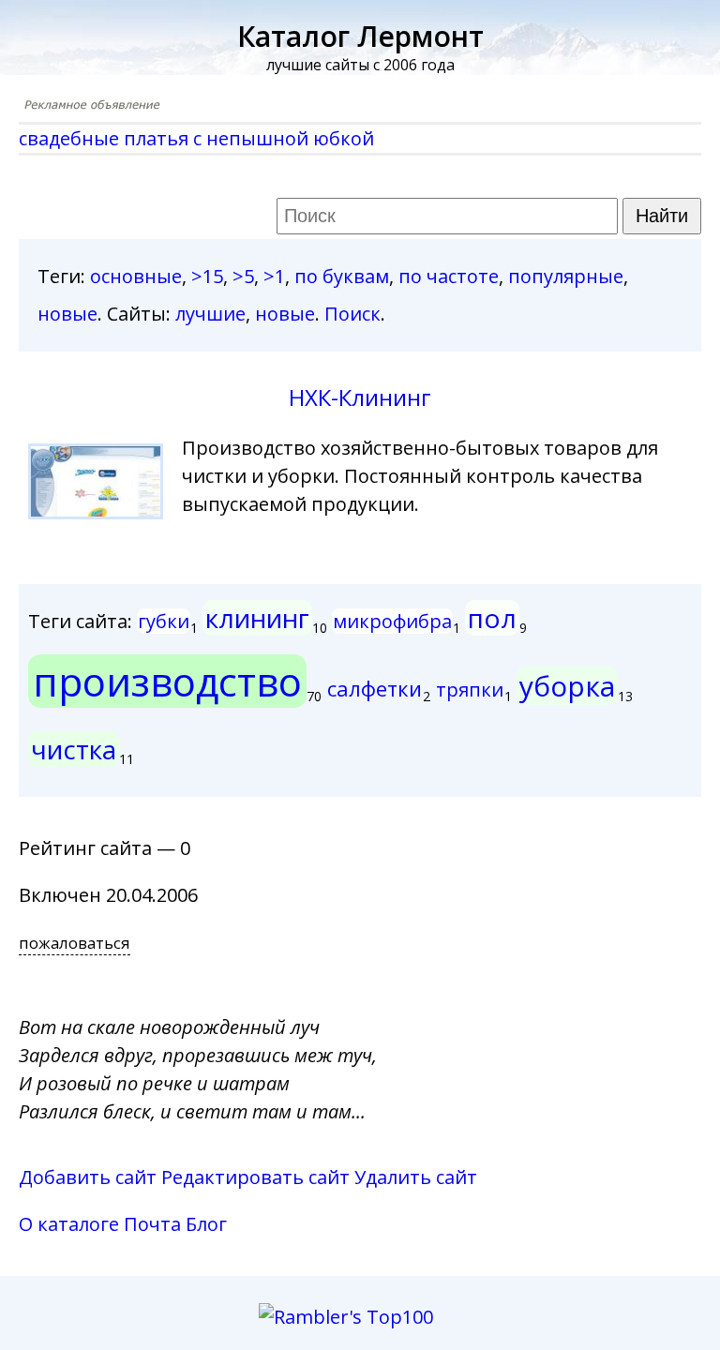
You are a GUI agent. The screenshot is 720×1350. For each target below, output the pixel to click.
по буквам (341, 276)
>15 (207, 276)
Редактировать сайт (255, 1177)
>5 (243, 276)
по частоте (448, 276)
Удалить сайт (415, 1177)
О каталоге (69, 1224)
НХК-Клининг (360, 397)
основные (136, 276)
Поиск (352, 313)
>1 (274, 276)
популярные (565, 276)
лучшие (210, 313)
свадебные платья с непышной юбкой (196, 138)
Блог (206, 1224)
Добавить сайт (88, 1177)
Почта (152, 1224)
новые (68, 313)
